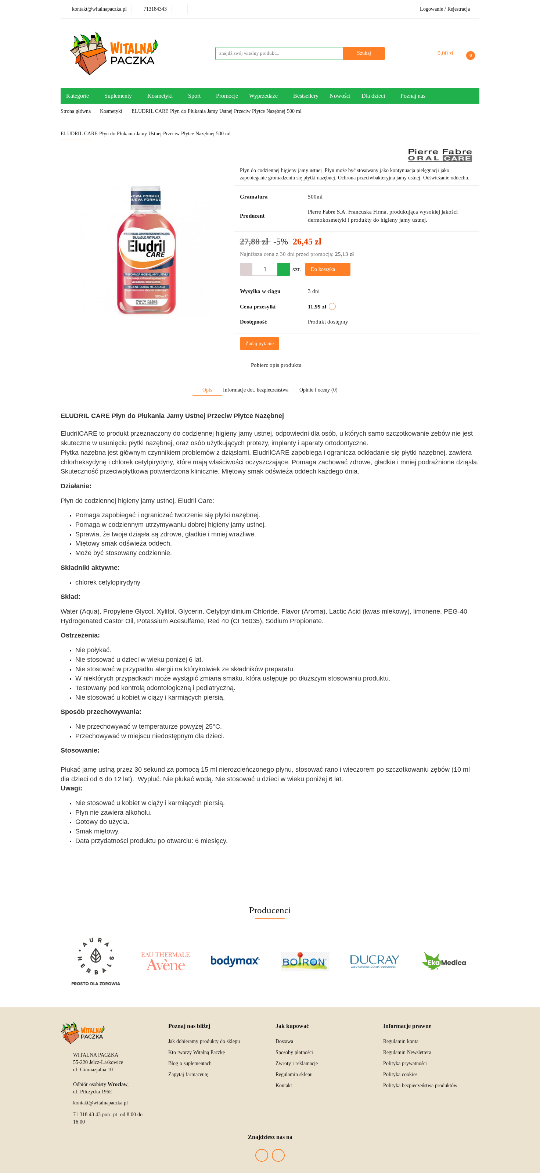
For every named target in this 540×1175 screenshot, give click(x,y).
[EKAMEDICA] (444, 961)
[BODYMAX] (235, 961)
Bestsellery (305, 96)
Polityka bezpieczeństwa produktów (420, 1085)
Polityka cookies (400, 1074)
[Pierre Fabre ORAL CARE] (440, 155)
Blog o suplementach (190, 1063)
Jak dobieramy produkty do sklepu (204, 1041)
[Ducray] (375, 961)
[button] (189, 1026)
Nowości (340, 96)
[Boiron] (305, 961)
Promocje (227, 96)
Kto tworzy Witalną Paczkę (196, 1052)
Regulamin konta (400, 1041)
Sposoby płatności (294, 1052)
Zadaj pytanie (259, 343)
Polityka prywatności (405, 1063)
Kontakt (284, 1085)
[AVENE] (165, 961)
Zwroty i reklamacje (297, 1063)
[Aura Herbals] (95, 961)
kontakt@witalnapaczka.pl (100, 1103)
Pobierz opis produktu (276, 365)
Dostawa (284, 1041)
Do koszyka (323, 269)
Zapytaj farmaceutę (188, 1074)
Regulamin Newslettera (407, 1052)
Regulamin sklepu (294, 1074)
